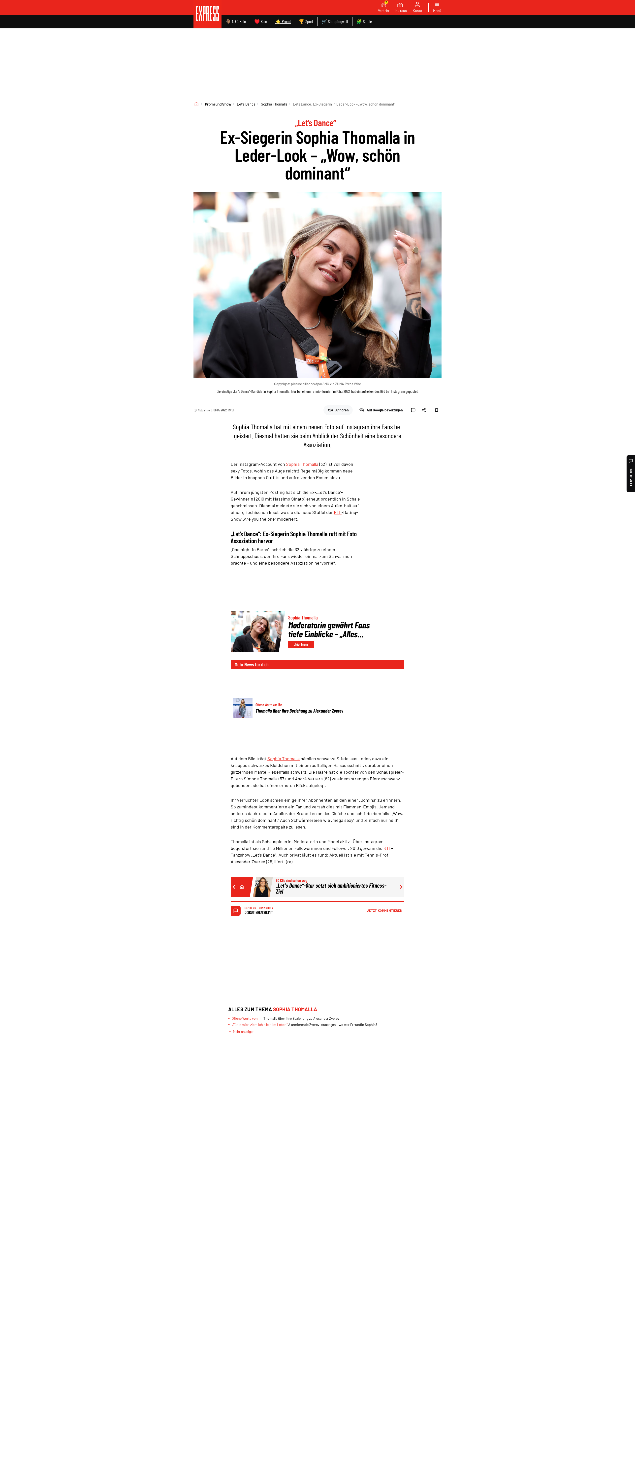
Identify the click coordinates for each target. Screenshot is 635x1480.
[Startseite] (196, 104)
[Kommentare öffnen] (413, 410)
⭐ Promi (283, 21)
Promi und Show (218, 104)
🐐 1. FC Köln (235, 21)
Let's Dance (246, 104)
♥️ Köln (260, 21)
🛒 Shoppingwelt (334, 21)
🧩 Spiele (364, 21)
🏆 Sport (306, 21)
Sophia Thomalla (274, 104)
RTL (338, 512)
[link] (207, 14)
